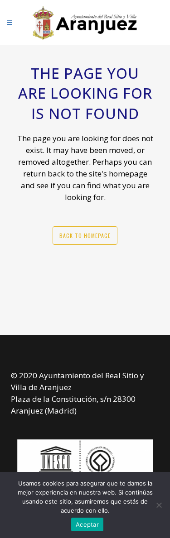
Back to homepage (85, 235)
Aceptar (87, 524)
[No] (158, 504)
